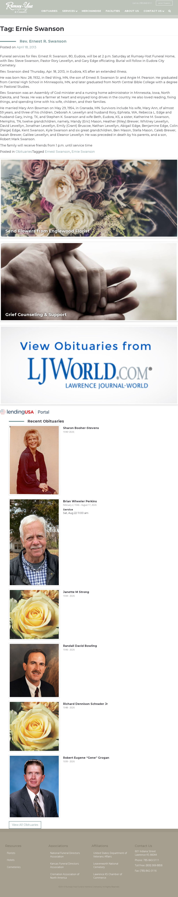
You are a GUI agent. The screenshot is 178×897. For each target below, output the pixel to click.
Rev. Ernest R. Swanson (43, 41)
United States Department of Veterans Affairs (110, 854)
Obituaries (49, 11)
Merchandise (91, 11)
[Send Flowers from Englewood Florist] (89, 198)
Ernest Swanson (57, 152)
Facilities (113, 11)
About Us (132, 11)
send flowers (164, 3)
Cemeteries (14, 867)
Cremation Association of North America (64, 876)
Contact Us (153, 11)
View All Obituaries (25, 824)
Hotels (11, 860)
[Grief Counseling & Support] (89, 281)
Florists (11, 853)
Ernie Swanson (83, 152)
